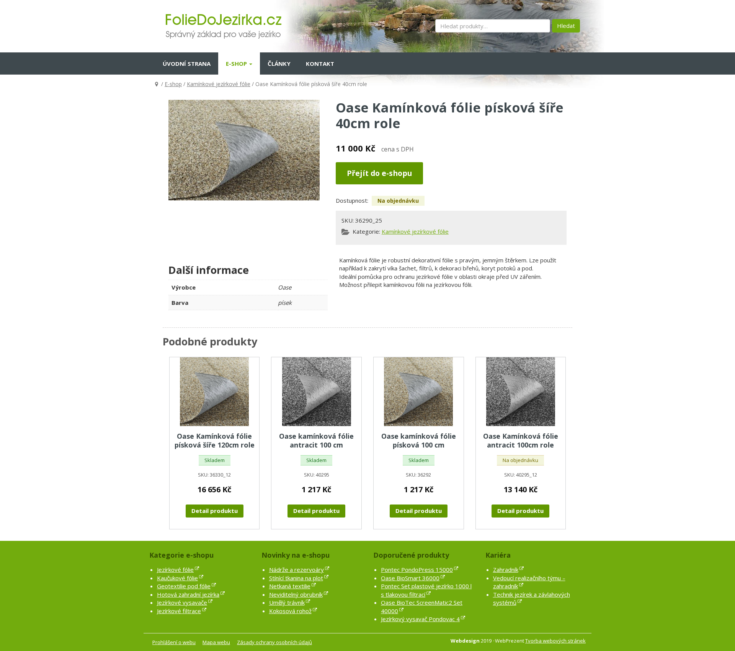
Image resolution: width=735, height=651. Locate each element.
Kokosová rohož (290, 611)
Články (279, 63)
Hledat (566, 25)
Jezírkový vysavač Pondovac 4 (420, 619)
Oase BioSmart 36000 (410, 578)
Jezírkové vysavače (182, 602)
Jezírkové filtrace (179, 611)
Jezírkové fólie (175, 569)
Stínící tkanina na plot (296, 578)
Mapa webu (216, 642)
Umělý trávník (287, 602)
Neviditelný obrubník (296, 594)
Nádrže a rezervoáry (296, 569)
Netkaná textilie (289, 586)
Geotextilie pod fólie (184, 586)
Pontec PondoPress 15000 (417, 569)
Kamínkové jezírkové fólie (218, 84)
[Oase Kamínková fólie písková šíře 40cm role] (244, 150)
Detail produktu (214, 510)
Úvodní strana (187, 63)
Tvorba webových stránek (555, 640)
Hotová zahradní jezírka (188, 594)
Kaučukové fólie (177, 578)
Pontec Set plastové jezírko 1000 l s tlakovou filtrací (426, 590)
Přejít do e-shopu (379, 173)
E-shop (237, 63)
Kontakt (320, 63)
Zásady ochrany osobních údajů (274, 642)
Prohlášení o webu (174, 642)
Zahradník (505, 569)
